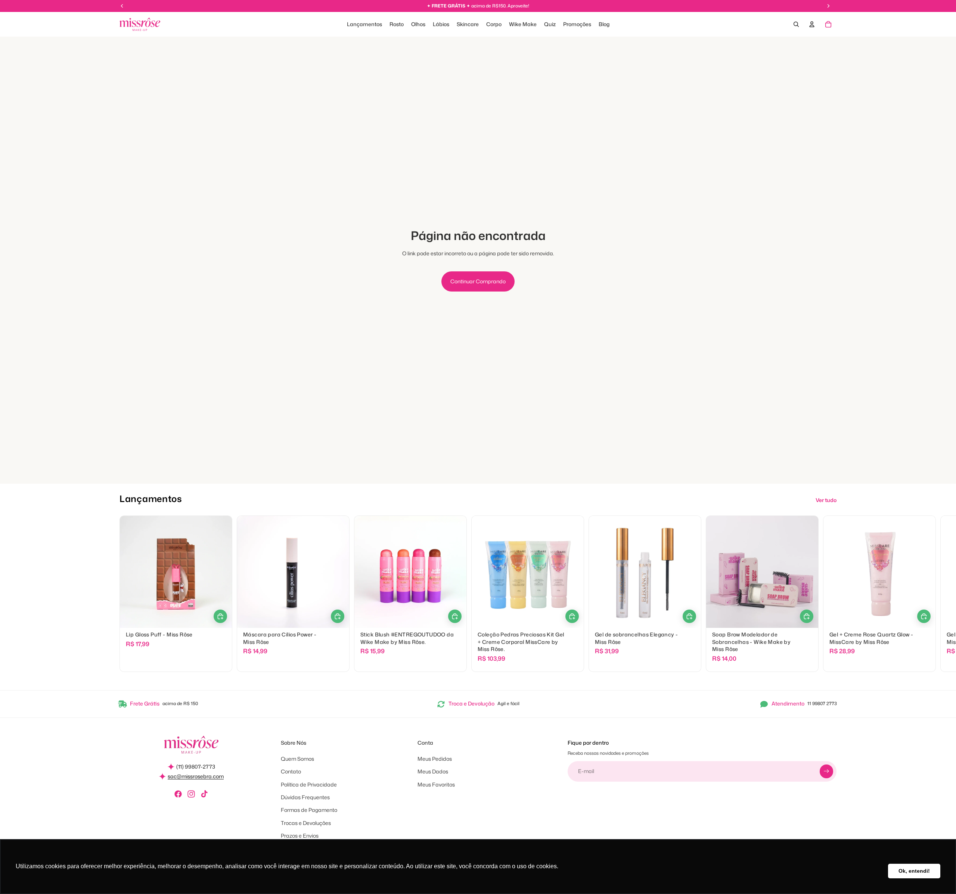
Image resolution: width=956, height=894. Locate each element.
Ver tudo (826, 500)
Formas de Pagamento (309, 809)
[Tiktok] (204, 793)
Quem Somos (297, 758)
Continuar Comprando (478, 281)
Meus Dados (433, 771)
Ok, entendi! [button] (914, 871)
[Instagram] (191, 793)
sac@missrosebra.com (196, 776)
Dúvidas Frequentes (305, 797)
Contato (291, 771)
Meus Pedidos (435, 758)
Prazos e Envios (300, 835)
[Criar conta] (826, 771)
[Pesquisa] (796, 24)
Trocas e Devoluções (306, 822)
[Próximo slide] (828, 594)
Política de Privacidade (309, 784)
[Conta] (812, 24)
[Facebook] (178, 793)
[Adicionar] (455, 616)
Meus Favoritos (436, 784)
